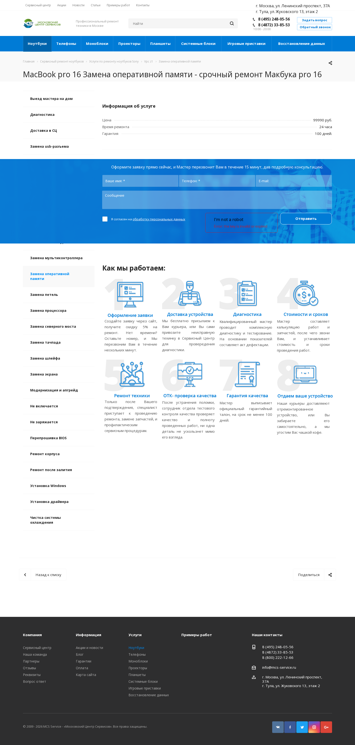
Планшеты (160, 43)
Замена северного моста (53, 326)
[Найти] (232, 23)
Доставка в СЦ (43, 130)
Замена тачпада (45, 342)
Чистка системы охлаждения (45, 520)
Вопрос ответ (34, 681)
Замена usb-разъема (49, 146)
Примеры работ (196, 634)
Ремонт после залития (51, 469)
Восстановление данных (301, 43)
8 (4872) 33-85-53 (274, 25)
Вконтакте (278, 727)
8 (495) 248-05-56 (274, 19)
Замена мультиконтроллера (56, 258)
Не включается (44, 406)
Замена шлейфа (45, 358)
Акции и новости (89, 647)
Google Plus (326, 727)
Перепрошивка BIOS (48, 438)
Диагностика (42, 114)
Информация (88, 634)
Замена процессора (48, 310)
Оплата (82, 668)
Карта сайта (86, 674)
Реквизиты (32, 674)
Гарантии (83, 661)
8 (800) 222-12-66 (277, 657)
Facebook (290, 727)
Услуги (135, 634)
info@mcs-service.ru (279, 667)
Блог (80, 654)
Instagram (314, 727)
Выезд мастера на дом (51, 98)
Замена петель (44, 294)
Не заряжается (44, 422)
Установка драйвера (49, 501)
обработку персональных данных (159, 219)
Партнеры (31, 661)
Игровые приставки (246, 43)
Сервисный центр (37, 647)
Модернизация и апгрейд (54, 390)
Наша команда (35, 654)
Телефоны (66, 43)
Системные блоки (198, 43)
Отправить (306, 218)
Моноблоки (97, 43)
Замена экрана (44, 374)
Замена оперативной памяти (49, 276)
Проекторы (129, 43)
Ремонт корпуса (45, 454)
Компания (32, 634)
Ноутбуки (37, 43)
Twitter (302, 727)
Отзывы (29, 668)
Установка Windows (48, 485)
